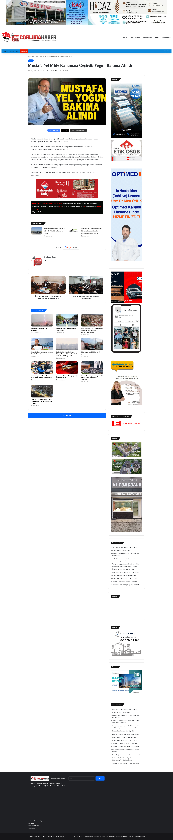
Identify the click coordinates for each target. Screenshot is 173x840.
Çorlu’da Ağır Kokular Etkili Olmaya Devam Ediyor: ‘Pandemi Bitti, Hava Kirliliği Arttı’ (66, 354)
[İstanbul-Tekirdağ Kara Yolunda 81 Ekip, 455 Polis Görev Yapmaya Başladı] (36, 230)
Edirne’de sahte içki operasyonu (121, 550)
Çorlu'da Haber (50, 257)
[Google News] (71, 247)
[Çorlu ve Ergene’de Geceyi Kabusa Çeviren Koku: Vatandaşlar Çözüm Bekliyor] (42, 391)
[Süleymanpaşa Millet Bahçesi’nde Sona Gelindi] (67, 320)
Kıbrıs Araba (31, 828)
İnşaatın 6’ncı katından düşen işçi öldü (123, 569)
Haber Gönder (147, 37)
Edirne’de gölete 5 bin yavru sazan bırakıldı (124, 575)
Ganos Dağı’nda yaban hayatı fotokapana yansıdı (126, 755)
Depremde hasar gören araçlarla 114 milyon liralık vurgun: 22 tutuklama (92, 377)
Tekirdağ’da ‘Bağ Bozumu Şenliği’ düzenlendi (125, 763)
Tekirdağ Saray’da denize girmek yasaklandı (124, 581)
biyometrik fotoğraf (33, 825)
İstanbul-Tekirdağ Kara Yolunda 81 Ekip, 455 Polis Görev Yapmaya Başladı (54, 231)
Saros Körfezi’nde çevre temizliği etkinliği (124, 547)
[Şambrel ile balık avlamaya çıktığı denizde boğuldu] (67, 367)
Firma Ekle (165, 37)
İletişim (157, 37)
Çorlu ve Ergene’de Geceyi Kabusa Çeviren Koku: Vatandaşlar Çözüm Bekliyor (41, 401)
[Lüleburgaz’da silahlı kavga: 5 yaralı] (92, 344)
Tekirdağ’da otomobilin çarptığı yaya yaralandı (125, 584)
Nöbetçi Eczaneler (135, 37)
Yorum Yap (67, 415)
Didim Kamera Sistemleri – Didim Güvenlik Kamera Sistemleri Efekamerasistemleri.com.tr (91, 231)
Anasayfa (31, 56)
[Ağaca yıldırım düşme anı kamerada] (42, 320)
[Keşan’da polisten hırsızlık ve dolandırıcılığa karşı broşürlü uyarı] (42, 367)
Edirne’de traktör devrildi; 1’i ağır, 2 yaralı (124, 578)
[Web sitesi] (45, 260)
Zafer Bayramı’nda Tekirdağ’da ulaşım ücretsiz (125, 572)
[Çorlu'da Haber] (29, 37)
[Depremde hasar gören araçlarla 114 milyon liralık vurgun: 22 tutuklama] (92, 367)
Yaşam (37, 56)
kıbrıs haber (31, 823)
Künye (125, 37)
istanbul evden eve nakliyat (35, 821)
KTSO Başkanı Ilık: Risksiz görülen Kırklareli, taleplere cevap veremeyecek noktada (92, 330)
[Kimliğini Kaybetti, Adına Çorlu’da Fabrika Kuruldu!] (42, 344)
